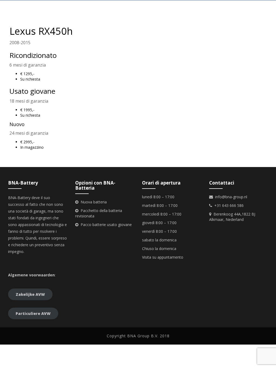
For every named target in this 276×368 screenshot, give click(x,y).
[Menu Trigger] (266, 7)
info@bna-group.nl (231, 196)
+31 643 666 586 (229, 205)
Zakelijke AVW (30, 294)
